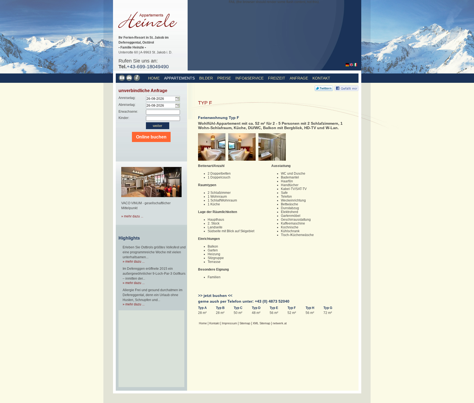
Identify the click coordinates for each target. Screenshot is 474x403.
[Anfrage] (137, 80)
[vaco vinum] (151, 199)
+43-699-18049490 (148, 66)
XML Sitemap (261, 323)
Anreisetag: (127, 98)
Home (154, 78)
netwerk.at (280, 323)
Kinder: (124, 118)
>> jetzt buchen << (215, 295)
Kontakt (321, 78)
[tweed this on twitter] (324, 90)
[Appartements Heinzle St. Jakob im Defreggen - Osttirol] (149, 33)
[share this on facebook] (346, 90)
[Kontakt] (129, 80)
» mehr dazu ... (132, 216)
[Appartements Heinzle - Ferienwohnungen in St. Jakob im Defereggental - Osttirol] (347, 65)
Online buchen (151, 137)
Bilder (206, 78)
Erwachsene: (128, 111)
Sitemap (244, 323)
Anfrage (299, 78)
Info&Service (249, 78)
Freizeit (276, 78)
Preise (224, 78)
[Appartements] (122, 80)
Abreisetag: (127, 105)
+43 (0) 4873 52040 (272, 301)
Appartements (179, 78)
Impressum (229, 323)
